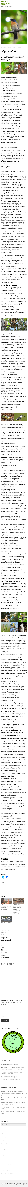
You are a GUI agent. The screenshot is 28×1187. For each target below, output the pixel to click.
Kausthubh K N (17, 47)
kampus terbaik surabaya (7, 1102)
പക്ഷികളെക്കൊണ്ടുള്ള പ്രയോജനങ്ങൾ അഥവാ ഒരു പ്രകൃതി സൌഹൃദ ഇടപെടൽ (14, 1093)
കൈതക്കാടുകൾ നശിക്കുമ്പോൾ (9, 1064)
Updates (3, 48)
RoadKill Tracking (5, 1170)
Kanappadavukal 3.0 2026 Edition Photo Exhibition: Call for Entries (11, 1072)
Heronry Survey (5, 1152)
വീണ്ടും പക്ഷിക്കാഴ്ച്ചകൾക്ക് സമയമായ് (6, 906)
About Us (3, 1137)
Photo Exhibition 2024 (6, 1164)
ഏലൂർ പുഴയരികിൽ (6, 922)
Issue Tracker (4, 1155)
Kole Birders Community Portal (5, 3)
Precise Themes (23, 1184)
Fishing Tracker (5, 1149)
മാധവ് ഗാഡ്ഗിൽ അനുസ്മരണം (9, 1076)
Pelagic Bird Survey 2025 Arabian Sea (11, 1079)
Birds (2, 1140)
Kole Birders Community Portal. (19, 1183)
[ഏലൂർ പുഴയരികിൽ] (6, 919)
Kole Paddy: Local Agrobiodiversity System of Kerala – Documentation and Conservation (12, 1068)
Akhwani (3, 1107)
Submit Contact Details (7, 1173)
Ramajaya (3, 1097)
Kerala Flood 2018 (5, 1158)
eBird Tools (4, 1143)
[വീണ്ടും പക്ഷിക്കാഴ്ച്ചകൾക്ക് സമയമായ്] (6, 901)
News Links (4, 1161)
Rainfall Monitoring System (8, 1167)
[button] (14, 27)
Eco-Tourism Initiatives (7, 1146)
